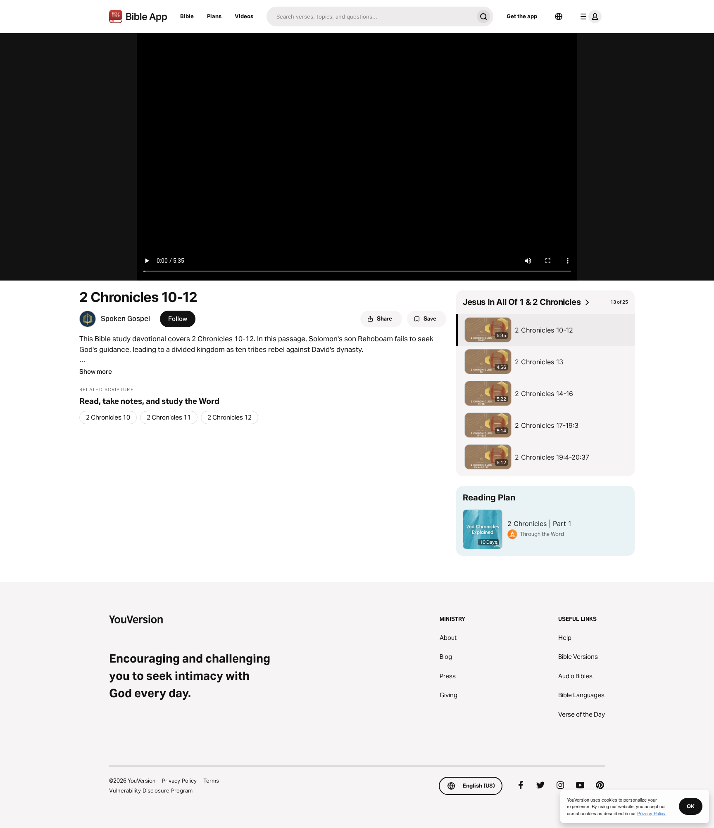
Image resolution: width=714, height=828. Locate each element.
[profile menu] (589, 16)
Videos (244, 16)
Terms (211, 780)
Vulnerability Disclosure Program (151, 790)
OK (691, 806)
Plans (214, 16)
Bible (187, 16)
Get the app (522, 16)
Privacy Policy (179, 780)
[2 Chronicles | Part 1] (545, 521)
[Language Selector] (558, 16)
